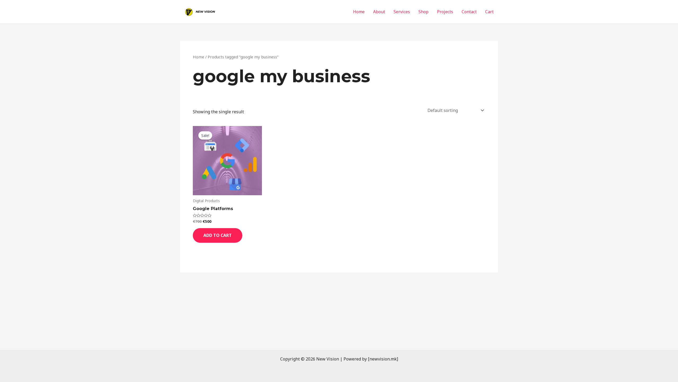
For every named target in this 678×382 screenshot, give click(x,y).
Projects (445, 12)
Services (402, 12)
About (379, 12)
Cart (489, 12)
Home (359, 12)
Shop (423, 12)
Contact (469, 12)
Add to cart (217, 235)
